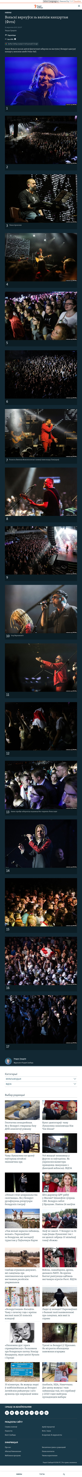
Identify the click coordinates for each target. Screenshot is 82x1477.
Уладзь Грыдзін (11, 31)
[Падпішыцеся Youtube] (22, 1413)
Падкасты (8, 1431)
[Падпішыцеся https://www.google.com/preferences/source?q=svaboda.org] (7, 1413)
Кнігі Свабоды (10, 1435)
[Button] (10, 36)
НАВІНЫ (19, 1474)
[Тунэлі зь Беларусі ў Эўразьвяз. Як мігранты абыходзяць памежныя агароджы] (59, 1333)
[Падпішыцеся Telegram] (42, 1413)
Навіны (8, 13)
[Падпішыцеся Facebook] (12, 1413)
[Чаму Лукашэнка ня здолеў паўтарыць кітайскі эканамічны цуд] (22, 1143)
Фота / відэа (46, 1431)
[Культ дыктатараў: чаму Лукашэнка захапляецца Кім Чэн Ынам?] (59, 1110)
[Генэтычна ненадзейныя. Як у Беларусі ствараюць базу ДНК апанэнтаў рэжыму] (22, 1110)
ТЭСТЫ (42, 1474)
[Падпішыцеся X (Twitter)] (17, 1413)
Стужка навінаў (11, 1427)
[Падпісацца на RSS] (46, 1413)
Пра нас (8, 1447)
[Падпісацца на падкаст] (27, 1413)
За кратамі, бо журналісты (52, 1435)
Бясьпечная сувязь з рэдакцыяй (54, 1447)
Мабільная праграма (13, 1456)
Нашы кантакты (48, 1451)
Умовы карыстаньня (49, 1456)
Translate (77, 1)
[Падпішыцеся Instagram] (37, 1413)
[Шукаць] (64, 1474)
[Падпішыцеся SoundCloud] (32, 1413)
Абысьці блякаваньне (13, 1451)
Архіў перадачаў (48, 1427)
